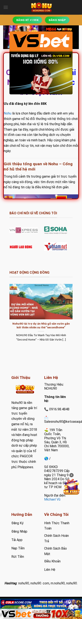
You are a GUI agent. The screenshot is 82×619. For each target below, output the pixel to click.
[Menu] (5, 7)
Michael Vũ (52, 499)
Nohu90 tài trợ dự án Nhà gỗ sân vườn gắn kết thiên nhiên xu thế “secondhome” (41, 325)
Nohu (7, 113)
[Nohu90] (41, 7)
